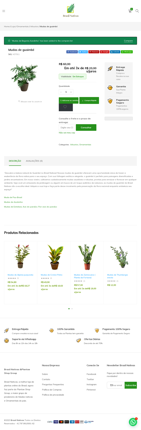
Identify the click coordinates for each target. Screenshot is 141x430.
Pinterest (91, 389)
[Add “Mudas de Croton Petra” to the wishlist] (63, 252)
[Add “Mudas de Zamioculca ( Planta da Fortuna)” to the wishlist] (96, 252)
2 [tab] (72, 308)
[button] (30, 259)
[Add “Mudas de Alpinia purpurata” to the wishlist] (30, 252)
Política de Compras (52, 389)
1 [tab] (69, 308)
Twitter (90, 379)
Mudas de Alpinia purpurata (20, 275)
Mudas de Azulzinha (13, 202)
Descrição (15, 161)
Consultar (86, 127)
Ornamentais (85, 144)
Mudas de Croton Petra (51, 275)
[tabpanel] (20, 272)
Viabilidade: (66, 76)
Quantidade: (64, 86)
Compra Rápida (90, 100)
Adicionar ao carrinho (70, 100)
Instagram (92, 384)
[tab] (15, 161)
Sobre (45, 374)
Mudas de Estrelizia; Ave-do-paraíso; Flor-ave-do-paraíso (30, 206)
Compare (128, 40)
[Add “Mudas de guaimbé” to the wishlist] (66, 106)
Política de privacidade (53, 394)
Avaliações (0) (34, 161)
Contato (46, 379)
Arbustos (74, 144)
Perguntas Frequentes (53, 384)
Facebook (91, 374)
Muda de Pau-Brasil (13, 197)
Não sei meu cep (67, 132)
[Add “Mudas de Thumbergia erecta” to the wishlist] (130, 252)
